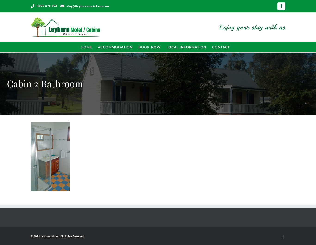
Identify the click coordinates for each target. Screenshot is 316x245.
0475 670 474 (47, 6)
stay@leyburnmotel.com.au (87, 6)
